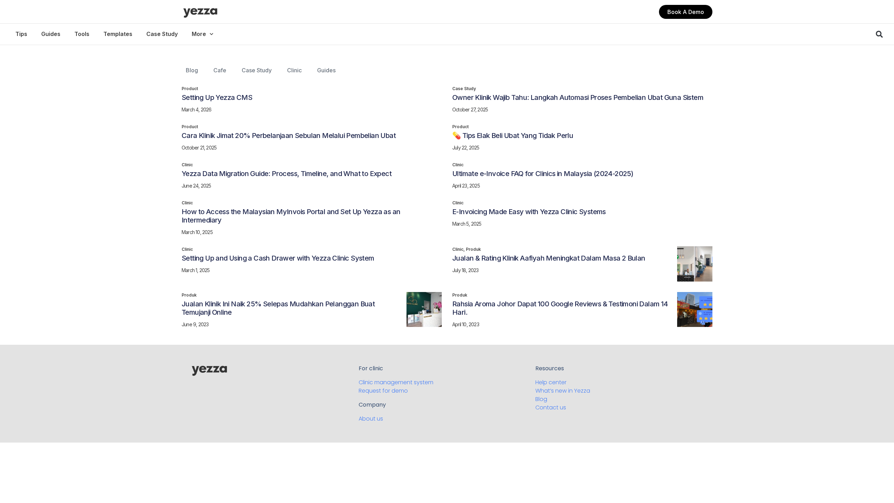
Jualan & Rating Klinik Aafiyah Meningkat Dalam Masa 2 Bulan (548, 258)
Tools (81, 33)
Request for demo (383, 391)
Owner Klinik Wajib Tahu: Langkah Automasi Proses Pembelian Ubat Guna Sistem (577, 97)
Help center (550, 382)
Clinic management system (396, 382)
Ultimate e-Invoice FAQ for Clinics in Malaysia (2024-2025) (542, 173)
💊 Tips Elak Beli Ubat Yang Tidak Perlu (512, 135)
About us (371, 419)
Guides (50, 33)
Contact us (550, 407)
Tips (21, 33)
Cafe (219, 70)
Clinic (294, 70)
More (199, 33)
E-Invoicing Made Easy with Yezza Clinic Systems (529, 211)
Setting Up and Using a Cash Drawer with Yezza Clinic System (278, 258)
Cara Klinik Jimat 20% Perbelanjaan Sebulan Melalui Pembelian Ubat (289, 135)
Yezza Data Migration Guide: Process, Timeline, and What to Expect (286, 173)
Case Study (162, 33)
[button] (685, 12)
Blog (192, 70)
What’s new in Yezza (562, 391)
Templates (117, 33)
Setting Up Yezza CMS (217, 97)
